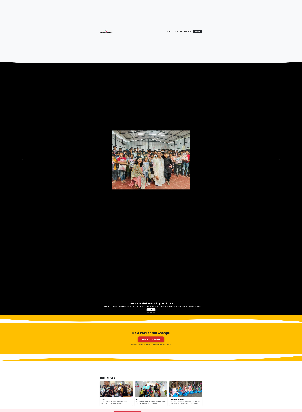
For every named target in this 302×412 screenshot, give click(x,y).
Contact (187, 31)
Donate (197, 31)
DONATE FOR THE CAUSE (151, 339)
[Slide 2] (151, 312)
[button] (22, 160)
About (169, 31)
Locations (178, 31)
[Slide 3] (154, 312)
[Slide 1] (148, 312)
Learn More (151, 310)
